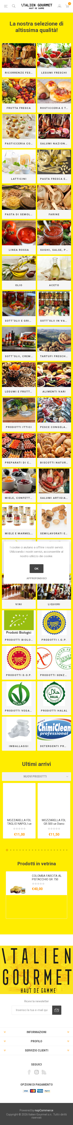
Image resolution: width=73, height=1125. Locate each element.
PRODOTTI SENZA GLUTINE (55, 675)
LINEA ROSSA (19, 249)
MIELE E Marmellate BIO (20, 533)
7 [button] (26, 850)
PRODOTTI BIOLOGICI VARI (20, 639)
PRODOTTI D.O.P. (19, 675)
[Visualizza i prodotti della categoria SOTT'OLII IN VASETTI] (54, 303)
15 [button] (51, 850)
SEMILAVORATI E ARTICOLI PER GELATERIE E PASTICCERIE (55, 533)
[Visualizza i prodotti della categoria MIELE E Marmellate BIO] (19, 516)
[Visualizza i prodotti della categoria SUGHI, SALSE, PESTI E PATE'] (54, 232)
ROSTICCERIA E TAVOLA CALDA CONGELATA (55, 108)
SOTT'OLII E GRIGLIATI (20, 320)
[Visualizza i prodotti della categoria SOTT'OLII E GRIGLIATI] (19, 303)
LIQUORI (54, 604)
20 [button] (66, 850)
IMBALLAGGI (19, 746)
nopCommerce (44, 1110)
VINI (18, 604)
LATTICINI (19, 178)
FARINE (54, 214)
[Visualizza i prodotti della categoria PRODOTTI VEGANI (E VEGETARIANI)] (19, 693)
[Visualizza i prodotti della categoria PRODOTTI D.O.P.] (19, 658)
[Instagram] (36, 1072)
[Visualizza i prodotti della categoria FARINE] (54, 197)
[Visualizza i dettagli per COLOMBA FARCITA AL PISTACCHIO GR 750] (17, 883)
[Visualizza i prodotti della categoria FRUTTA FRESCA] (19, 91)
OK (36, 568)
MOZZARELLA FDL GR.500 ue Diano (54, 821)
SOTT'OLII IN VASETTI (55, 320)
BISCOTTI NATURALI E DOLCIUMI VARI (55, 462)
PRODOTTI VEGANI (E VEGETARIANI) (20, 710)
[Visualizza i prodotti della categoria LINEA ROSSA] (19, 232)
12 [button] (41, 850)
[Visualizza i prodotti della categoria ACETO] (54, 268)
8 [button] (29, 850)
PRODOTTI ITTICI (19, 427)
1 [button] (7, 850)
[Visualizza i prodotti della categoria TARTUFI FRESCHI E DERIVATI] (54, 339)
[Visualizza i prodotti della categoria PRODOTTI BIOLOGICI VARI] (19, 622)
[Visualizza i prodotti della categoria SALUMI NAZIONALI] (54, 126)
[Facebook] (29, 1072)
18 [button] (60, 850)
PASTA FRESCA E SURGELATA (55, 178)
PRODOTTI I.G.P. (54, 639)
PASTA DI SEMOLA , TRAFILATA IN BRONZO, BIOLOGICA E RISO (20, 214)
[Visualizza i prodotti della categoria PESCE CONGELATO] (54, 410)
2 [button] (10, 850)
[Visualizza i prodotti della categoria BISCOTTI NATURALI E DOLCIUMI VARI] (54, 445)
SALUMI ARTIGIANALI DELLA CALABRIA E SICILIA (55, 497)
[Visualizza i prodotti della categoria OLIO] (19, 268)
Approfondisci (36, 578)
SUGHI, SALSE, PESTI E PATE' (55, 249)
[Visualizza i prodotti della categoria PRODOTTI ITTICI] (19, 410)
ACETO (54, 285)
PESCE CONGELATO (54, 427)
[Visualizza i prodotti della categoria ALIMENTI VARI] (54, 374)
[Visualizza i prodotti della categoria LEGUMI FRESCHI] (54, 55)
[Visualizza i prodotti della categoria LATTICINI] (19, 161)
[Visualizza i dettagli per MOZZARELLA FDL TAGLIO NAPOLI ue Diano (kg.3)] (19, 799)
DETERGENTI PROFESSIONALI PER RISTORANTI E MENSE (55, 746)
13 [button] (45, 850)
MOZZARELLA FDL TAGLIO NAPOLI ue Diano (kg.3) (19, 823)
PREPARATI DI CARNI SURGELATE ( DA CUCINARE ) (20, 462)
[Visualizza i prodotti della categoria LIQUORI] (54, 587)
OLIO (18, 285)
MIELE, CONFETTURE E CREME (20, 497)
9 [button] (32, 850)
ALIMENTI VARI (54, 391)
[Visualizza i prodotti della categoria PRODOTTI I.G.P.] (54, 622)
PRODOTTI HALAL (54, 710)
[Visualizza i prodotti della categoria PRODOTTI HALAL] (54, 693)
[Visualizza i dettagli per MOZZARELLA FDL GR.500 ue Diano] (54, 799)
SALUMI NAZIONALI (55, 143)
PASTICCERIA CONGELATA (20, 143)
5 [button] (20, 850)
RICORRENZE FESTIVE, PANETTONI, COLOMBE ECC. (20, 72)
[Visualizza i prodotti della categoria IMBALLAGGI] (19, 729)
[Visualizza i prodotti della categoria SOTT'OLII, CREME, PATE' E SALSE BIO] (19, 339)
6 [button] (23, 850)
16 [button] (54, 850)
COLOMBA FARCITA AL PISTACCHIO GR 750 (47, 877)
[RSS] (44, 1072)
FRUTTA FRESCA (19, 108)
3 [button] (13, 850)
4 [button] (17, 850)
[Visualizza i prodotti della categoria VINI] (19, 587)
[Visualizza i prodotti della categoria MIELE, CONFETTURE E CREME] (19, 481)
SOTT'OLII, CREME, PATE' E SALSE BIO (20, 356)
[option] (19, 811)
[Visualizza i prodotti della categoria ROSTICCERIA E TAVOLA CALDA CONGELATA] (54, 91)
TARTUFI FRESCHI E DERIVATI (55, 356)
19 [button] (63, 850)
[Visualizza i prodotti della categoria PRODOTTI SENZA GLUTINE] (54, 658)
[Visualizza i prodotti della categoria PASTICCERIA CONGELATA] (19, 126)
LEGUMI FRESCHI (54, 72)
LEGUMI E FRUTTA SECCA (20, 391)
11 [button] (38, 850)
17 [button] (57, 850)
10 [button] (35, 850)
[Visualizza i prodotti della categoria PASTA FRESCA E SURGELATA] (54, 161)
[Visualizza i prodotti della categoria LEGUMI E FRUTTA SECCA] (19, 374)
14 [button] (48, 850)
